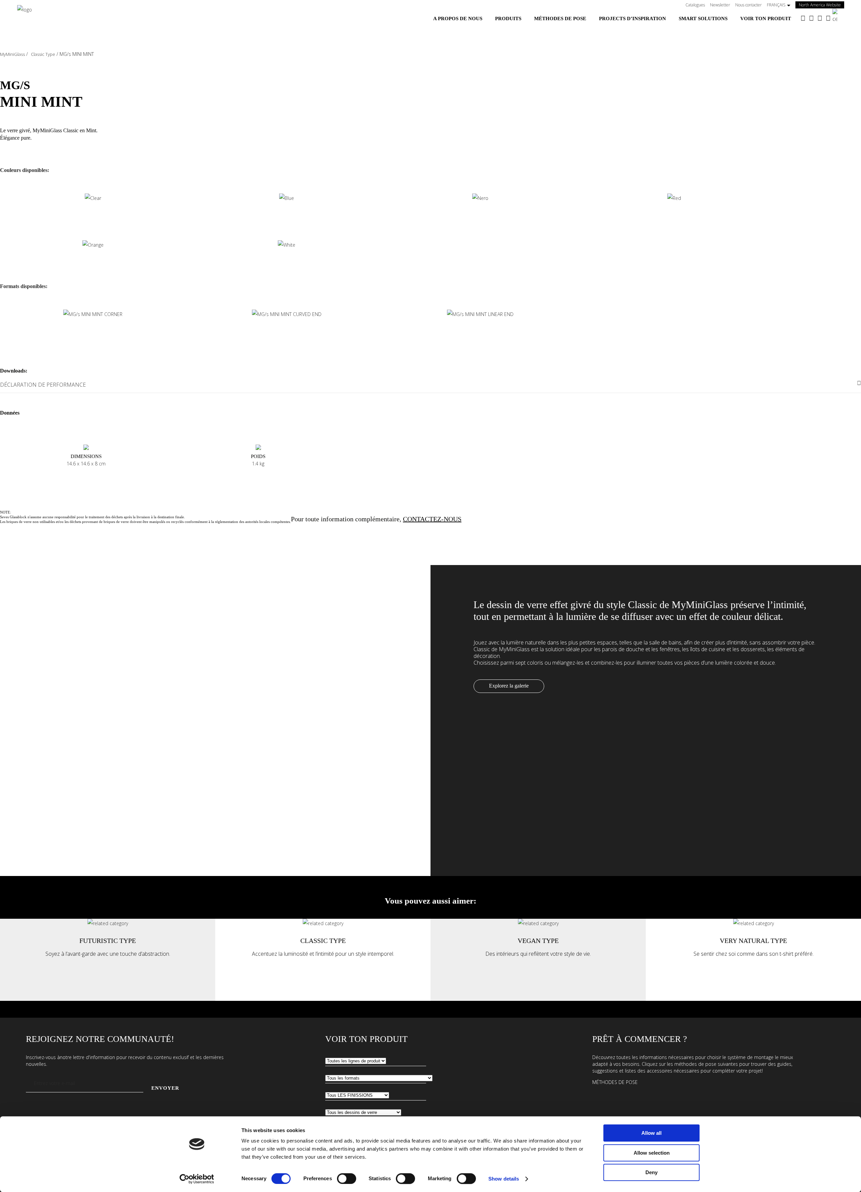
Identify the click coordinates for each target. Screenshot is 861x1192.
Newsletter (720, 5)
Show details (503, 1179)
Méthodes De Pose (615, 1082)
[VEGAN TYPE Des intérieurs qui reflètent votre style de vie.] (538, 923)
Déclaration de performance (43, 384)
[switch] (346, 1178)
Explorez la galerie (509, 686)
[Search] (838, 16)
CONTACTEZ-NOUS (432, 519)
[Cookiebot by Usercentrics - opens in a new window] (196, 1179)
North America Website (821, 4)
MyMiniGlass (12, 54)
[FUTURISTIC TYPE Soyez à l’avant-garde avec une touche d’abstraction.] (107, 923)
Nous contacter (748, 5)
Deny (651, 1172)
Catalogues (695, 5)
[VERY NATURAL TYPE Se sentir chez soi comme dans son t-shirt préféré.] (753, 923)
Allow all (651, 1133)
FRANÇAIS (776, 5)
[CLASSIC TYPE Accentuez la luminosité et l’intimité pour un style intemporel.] (323, 923)
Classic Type (43, 54)
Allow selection (652, 1153)
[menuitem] (458, 18)
